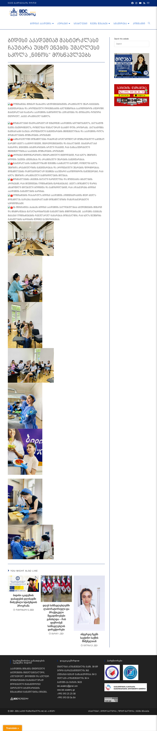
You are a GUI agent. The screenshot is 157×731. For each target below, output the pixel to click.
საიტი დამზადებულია (30, 711)
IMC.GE (44, 711)
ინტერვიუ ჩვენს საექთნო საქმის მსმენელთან (89, 638)
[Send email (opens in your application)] (147, 3)
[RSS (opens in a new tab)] (144, 3)
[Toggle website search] (149, 23)
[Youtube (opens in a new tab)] (140, 3)
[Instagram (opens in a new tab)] (136, 3)
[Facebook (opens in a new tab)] (132, 3)
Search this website (121, 39)
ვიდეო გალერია (108, 711)
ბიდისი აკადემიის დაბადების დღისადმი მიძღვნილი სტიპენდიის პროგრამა (23, 600)
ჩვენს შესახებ (142, 711)
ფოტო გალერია (126, 711)
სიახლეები (93, 711)
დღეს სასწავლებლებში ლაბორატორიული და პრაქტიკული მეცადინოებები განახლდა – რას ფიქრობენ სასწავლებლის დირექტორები (56, 617)
